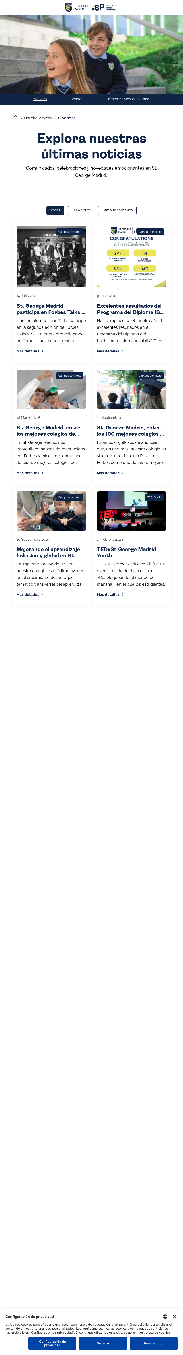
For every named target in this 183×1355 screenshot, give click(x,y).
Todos (55, 210)
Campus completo (117, 210)
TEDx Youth (81, 210)
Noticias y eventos (40, 118)
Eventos (76, 99)
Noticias (40, 99)
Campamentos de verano (128, 99)
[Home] (91, 8)
